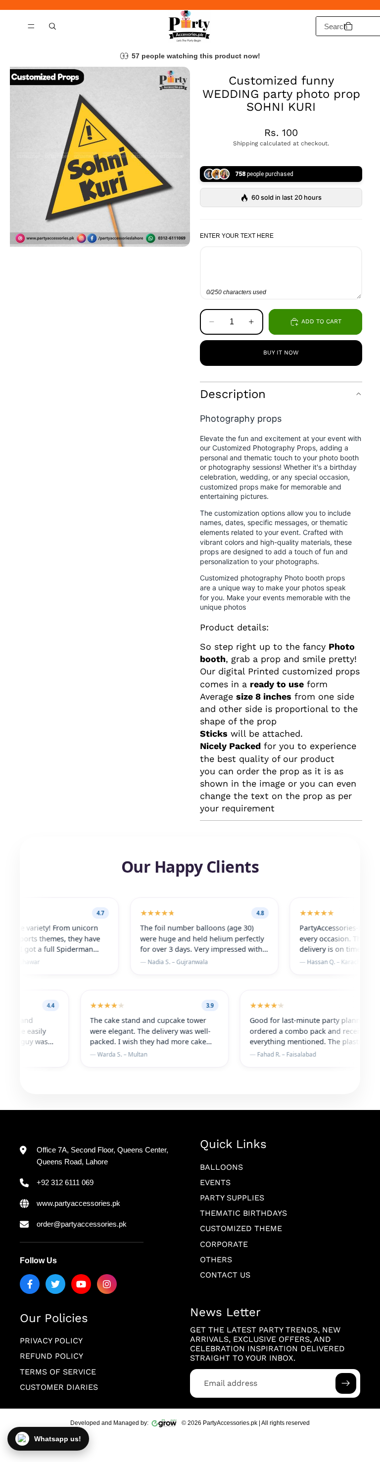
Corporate (224, 1244)
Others (216, 1259)
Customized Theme (241, 1228)
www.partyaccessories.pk (78, 1203)
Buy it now (281, 352)
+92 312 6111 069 (65, 1182)
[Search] (52, 26)
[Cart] (348, 26)
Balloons (221, 1167)
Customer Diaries (59, 1387)
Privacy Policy (51, 1340)
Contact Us (225, 1275)
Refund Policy (51, 1356)
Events (215, 1182)
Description (233, 394)
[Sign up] (345, 1383)
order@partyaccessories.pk (82, 1224)
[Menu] (31, 26)
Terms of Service (58, 1371)
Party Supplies (232, 1197)
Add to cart (321, 321)
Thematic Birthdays (243, 1213)
